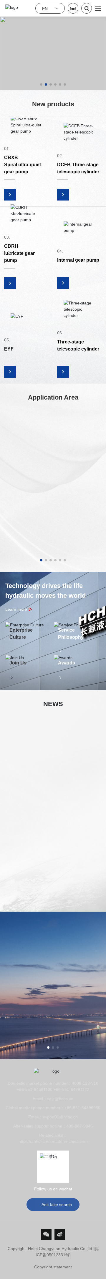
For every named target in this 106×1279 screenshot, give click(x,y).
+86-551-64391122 (71, 1089)
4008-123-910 (85, 1083)
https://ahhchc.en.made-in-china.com (53, 1141)
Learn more (18, 609)
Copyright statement (53, 1267)
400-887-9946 (79, 1126)
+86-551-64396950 (82, 1107)
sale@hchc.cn (60, 1098)
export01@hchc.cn (60, 1117)
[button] (41, 84)
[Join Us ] (28, 657)
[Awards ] (77, 657)
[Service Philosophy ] (77, 625)
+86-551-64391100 (34, 1089)
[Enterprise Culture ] (28, 625)
